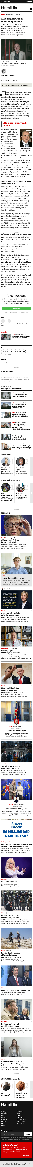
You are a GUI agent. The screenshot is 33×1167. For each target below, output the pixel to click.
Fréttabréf (20, 1117)
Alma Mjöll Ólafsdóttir (8, 75)
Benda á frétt (21, 1121)
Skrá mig (28, 1134)
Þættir (3, 1125)
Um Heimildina (21, 1119)
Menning (4, 1117)
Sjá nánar (22, 1164)
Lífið (2, 1123)
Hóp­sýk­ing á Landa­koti (7, 362)
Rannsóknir (4, 1113)
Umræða (4, 1119)
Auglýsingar (20, 1123)
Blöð (18, 1113)
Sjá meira (16, 308)
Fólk (2, 1115)
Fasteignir (20, 1111)
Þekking (3, 1121)
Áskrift (19, 1115)
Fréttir (3, 15)
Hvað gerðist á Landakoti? (13, 15)
